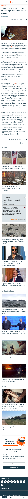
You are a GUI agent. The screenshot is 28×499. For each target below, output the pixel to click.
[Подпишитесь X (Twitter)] (8, 481)
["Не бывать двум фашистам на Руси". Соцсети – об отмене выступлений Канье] (14, 253)
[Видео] (17, 497)
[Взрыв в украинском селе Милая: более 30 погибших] (14, 371)
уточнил (13, 83)
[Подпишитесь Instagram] (18, 481)
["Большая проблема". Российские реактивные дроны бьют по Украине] (14, 178)
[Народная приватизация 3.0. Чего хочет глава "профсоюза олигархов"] (14, 323)
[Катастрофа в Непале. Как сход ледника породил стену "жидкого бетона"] (14, 230)
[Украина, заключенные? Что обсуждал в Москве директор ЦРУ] (14, 275)
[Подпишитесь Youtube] (11, 481)
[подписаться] (2, 484)
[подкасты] (11, 497)
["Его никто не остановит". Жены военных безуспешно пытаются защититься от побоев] (14, 396)
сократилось (4, 109)
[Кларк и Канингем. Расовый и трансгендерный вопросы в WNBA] (14, 157)
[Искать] (24, 497)
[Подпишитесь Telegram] (14, 481)
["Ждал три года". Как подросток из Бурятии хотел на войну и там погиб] (14, 418)
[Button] (12, 19)
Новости (3, 6)
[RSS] (21, 481)
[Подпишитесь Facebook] (5, 481)
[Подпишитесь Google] (2, 481)
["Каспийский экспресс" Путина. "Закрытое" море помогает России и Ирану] (14, 300)
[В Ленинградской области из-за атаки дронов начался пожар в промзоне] (14, 348)
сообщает (11, 47)
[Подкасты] (24, 481)
